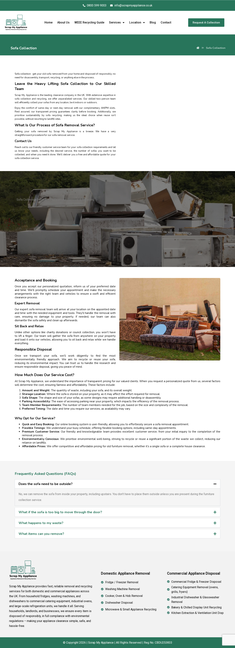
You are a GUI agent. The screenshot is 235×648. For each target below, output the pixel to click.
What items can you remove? (41, 534)
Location (135, 22)
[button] (117, 483)
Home (48, 22)
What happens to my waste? (41, 523)
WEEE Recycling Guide (89, 22)
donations (62, 332)
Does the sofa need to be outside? (46, 484)
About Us (63, 22)
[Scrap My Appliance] (197, 48)
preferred (102, 286)
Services (115, 22)
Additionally (104, 111)
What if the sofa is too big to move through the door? (60, 512)
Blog (153, 22)
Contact (166, 22)
